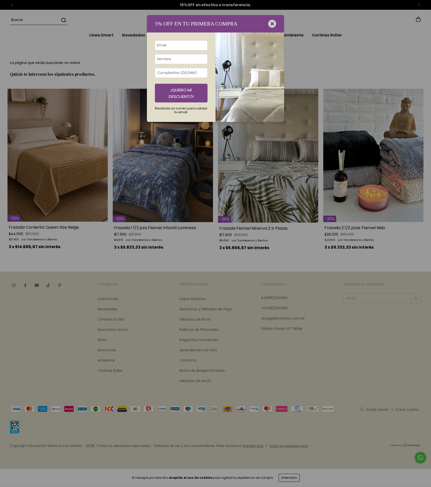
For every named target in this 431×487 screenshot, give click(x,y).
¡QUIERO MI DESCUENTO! (181, 93)
